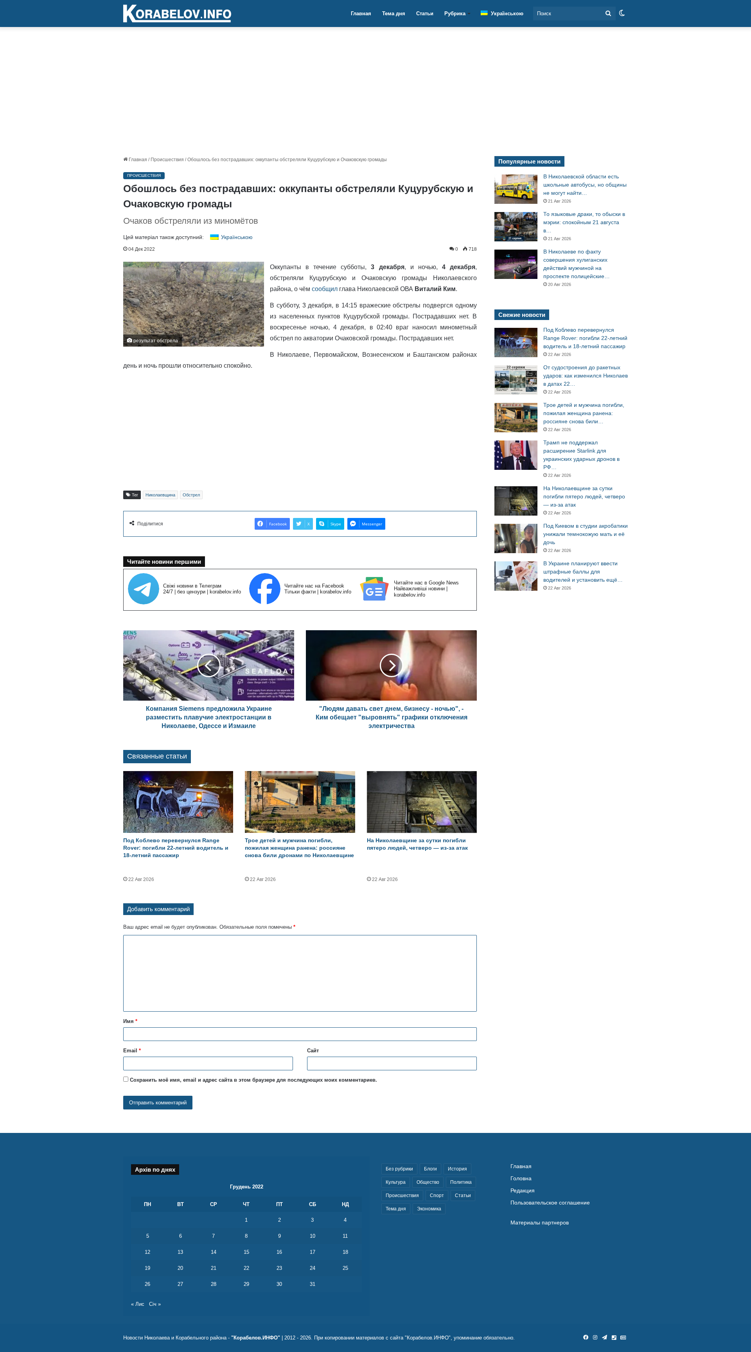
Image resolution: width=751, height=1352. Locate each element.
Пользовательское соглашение (550, 1203)
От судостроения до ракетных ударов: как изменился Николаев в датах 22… (585, 375)
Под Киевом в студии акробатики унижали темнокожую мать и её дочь (585, 534)
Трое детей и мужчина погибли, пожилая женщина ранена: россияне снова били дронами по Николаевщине (299, 847)
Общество (428, 1182)
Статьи (424, 13)
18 (345, 1252)
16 (279, 1252)
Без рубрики (399, 1169)
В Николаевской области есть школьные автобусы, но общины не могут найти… (585, 184)
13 (180, 1252)
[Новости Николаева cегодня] (177, 14)
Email (132, 1051)
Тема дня (393, 13)
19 (147, 1268)
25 (345, 1268)
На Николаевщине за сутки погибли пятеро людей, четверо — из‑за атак (584, 496)
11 (345, 1236)
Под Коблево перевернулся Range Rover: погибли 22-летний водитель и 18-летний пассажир (175, 847)
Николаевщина (160, 495)
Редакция (522, 1191)
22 (246, 1268)
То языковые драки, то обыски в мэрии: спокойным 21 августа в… (584, 222)
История (457, 1169)
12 (147, 1252)
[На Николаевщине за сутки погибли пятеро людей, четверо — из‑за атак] (422, 802)
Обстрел (191, 495)
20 (180, 1268)
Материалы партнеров (539, 1223)
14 (213, 1252)
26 (147, 1284)
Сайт (313, 1051)
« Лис (137, 1304)
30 (279, 1284)
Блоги (430, 1169)
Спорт (437, 1195)
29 (246, 1284)
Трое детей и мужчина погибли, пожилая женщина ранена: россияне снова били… (583, 413)
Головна (521, 1178)
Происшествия (167, 159)
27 (180, 1284)
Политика (461, 1182)
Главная (361, 13)
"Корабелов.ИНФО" (255, 1338)
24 (312, 1268)
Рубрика (454, 13)
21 (213, 1268)
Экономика (429, 1209)
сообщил (325, 289)
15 (246, 1252)
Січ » (155, 1304)
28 (213, 1284)
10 (312, 1236)
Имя (130, 1021)
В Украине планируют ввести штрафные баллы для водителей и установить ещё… (583, 571)
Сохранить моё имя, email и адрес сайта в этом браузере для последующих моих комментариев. (253, 1080)
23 (279, 1268)
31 (312, 1284)
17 (312, 1252)
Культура (396, 1182)
